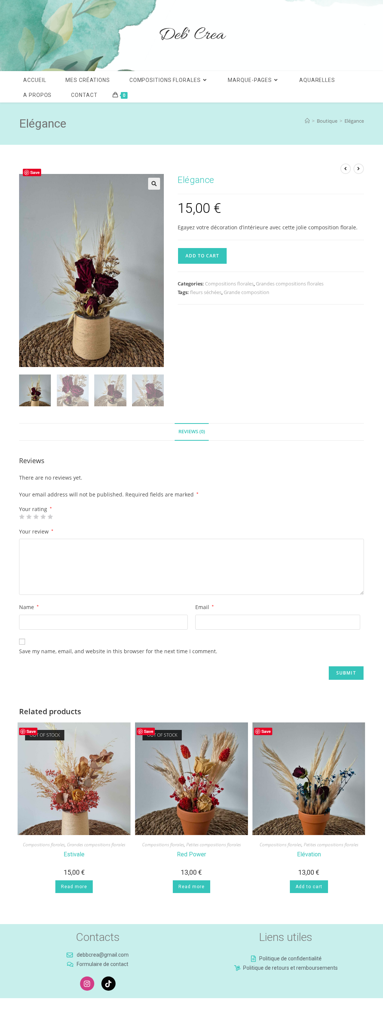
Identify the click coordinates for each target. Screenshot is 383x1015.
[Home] (307, 120)
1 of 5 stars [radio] (21, 516)
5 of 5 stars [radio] (50, 516)
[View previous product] (345, 168)
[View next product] (358, 168)
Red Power (191, 854)
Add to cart (202, 256)
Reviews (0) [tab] (191, 431)
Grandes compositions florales (290, 283)
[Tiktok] (108, 983)
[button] (154, 184)
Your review (36, 531)
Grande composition (246, 292)
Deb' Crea (191, 35)
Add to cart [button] (308, 886)
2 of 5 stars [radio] (28, 516)
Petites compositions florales (213, 844)
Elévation (309, 854)
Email (204, 607)
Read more (74, 886)
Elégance (354, 120)
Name (29, 607)
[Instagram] (87, 983)
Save (35, 172)
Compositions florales (229, 283)
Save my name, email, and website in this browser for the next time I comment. (118, 651)
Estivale (74, 854)
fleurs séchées (205, 292)
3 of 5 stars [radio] (36, 516)
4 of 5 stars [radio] (43, 516)
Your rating (35, 509)
